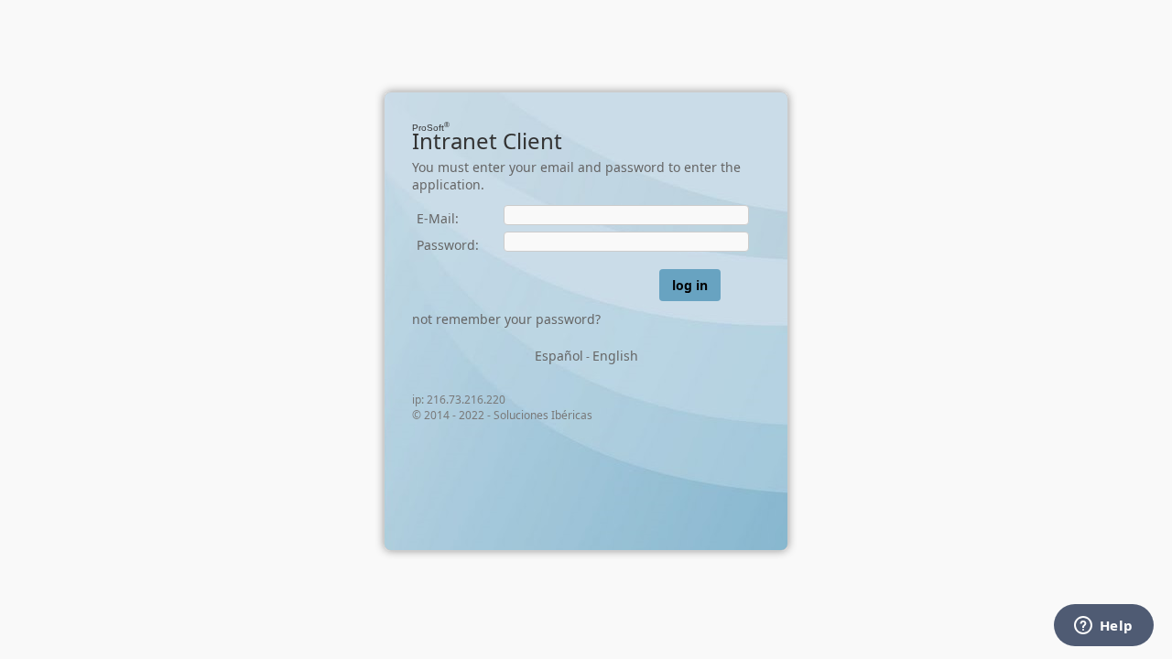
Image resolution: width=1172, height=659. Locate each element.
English (615, 355)
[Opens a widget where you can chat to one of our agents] (1103, 627)
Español (559, 355)
